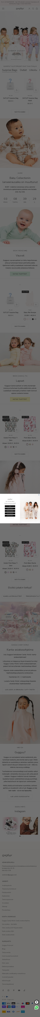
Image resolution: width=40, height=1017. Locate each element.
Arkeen (10, 506)
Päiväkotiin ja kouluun (10, 508)
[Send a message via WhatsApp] (36, 1007)
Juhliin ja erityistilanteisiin (10, 513)
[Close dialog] (38, 494)
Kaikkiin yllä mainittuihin (10, 515)
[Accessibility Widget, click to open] (36, 1002)
